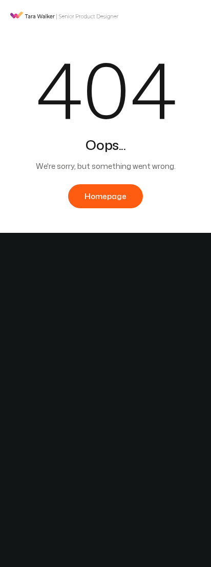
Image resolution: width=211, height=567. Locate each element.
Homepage (105, 196)
